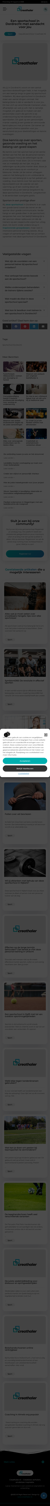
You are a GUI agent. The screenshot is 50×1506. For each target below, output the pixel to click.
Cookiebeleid (23, 774)
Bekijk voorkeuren (25, 768)
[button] (45, 734)
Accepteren (25, 761)
